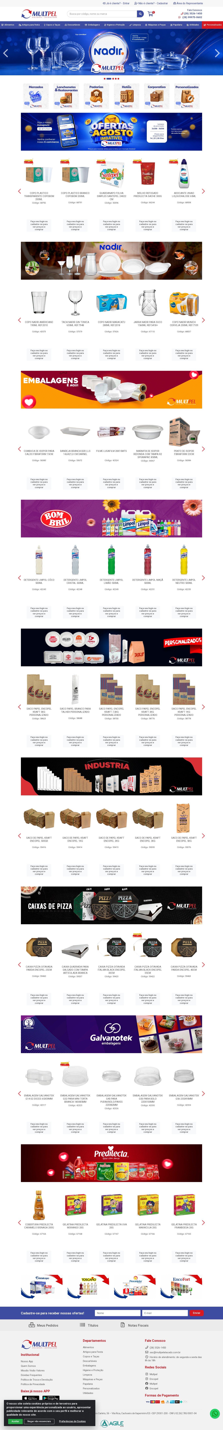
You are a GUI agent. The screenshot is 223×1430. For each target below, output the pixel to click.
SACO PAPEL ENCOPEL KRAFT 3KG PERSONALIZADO (147, 711)
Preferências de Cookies (72, 1421)
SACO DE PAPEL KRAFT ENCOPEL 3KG (147, 839)
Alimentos (88, 1347)
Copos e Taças (91, 1356)
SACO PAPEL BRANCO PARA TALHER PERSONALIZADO (75, 710)
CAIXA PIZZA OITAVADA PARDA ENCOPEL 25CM (39, 968)
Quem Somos (28, 1365)
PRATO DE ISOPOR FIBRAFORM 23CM (184, 453)
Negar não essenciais (39, 1421)
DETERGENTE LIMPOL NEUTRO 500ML (184, 581)
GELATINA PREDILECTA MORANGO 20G (75, 1226)
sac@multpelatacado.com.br (165, 1352)
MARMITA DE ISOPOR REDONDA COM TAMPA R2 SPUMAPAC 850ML (148, 454)
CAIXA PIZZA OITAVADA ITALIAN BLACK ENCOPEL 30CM (112, 969)
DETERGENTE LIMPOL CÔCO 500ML (39, 581)
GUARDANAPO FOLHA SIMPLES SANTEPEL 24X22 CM (111, 196)
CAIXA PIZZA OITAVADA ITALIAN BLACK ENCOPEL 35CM (148, 969)
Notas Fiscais (138, 1325)
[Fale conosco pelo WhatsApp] (215, 1414)
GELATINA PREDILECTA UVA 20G (111, 1226)
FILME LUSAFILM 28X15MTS (111, 451)
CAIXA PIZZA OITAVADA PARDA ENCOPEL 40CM (184, 968)
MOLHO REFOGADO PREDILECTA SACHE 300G (148, 195)
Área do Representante (190, 3)
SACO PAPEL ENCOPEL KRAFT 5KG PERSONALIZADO (39, 711)
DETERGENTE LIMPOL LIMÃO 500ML (111, 581)
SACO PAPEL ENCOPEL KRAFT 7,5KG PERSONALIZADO (111, 711)
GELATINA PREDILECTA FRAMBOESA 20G (184, 1226)
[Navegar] (5, 53)
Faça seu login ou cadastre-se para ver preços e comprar (39, 225)
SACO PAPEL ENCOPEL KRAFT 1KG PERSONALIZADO (184, 711)
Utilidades (88, 1393)
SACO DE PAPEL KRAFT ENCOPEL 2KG (111, 839)
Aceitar (15, 1421)
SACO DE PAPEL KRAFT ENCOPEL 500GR (39, 839)
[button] (104, 79)
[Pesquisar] (140, 13)
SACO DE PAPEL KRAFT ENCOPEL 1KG (75, 839)
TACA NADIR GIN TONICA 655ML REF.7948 (75, 324)
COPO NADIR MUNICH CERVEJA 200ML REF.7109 (184, 324)
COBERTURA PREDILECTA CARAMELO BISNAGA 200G (39, 1226)
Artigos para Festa (93, 1351)
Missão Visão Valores (33, 1370)
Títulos (92, 1325)
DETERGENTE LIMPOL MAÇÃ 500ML (147, 581)
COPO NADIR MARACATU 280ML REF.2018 (111, 324)
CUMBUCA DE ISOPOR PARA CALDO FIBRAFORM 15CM (39, 453)
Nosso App (27, 1361)
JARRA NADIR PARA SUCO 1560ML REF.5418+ (148, 324)
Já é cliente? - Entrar (117, 3)
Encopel (153, 1379)
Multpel (153, 1374)
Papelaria (88, 1383)
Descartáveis (90, 1361)
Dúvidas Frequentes (31, 1375)
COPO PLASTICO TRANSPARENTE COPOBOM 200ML (39, 196)
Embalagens (89, 1365)
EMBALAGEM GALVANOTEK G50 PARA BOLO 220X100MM (148, 1098)
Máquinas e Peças (93, 1379)
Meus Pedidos (47, 1325)
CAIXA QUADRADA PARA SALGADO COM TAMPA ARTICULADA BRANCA (75, 969)
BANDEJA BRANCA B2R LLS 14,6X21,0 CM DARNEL (75, 453)
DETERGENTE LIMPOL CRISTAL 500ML (75, 581)
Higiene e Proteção (93, 1370)
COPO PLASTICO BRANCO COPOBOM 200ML (75, 195)
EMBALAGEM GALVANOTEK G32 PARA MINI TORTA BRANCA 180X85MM (75, 1098)
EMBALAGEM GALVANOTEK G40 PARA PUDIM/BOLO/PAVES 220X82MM (112, 1100)
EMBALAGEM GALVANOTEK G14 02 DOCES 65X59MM (39, 1097)
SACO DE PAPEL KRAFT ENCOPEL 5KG (184, 839)
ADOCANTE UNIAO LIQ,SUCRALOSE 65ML (184, 195)
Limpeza (87, 1374)
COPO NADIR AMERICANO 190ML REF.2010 (39, 324)
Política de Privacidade (33, 1384)
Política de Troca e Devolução (37, 1379)
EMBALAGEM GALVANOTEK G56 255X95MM (184, 1097)
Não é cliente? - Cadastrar (153, 3)
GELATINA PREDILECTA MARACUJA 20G (147, 1226)
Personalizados (91, 1388)
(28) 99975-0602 (192, 17)
